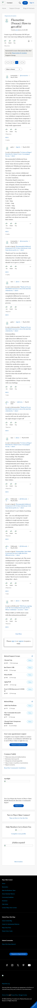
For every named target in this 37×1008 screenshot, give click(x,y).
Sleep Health (8, 674)
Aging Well (7, 682)
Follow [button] (30, 660)
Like (5, 43)
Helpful (9, 43)
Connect (9, 3)
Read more (18, 805)
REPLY (7, 137)
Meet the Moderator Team (8, 890)
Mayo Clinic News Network (9, 944)
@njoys (17, 437)
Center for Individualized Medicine (10, 924)
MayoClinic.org (6, 983)
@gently (18, 147)
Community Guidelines (8, 897)
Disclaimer (4, 900)
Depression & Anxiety (10, 16)
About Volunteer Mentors (8, 894)
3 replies (7, 274)
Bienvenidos (18, 861)
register (21, 641)
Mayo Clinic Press (6, 927)
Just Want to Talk (9, 667)
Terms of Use (5, 995)
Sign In (32, 3)
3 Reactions (8, 134)
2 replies (7, 140)
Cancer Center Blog (7, 920)
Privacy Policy (14, 995)
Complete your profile (18, 834)
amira (19, 30)
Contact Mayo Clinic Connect (9, 907)
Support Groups (14, 8)
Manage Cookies (23, 995)
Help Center (5, 904)
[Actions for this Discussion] (31, 41)
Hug (14, 43)
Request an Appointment (18, 954)
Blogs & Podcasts (29, 8)
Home (4, 8)
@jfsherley (19, 402)
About (3, 883)
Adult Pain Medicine (10, 705)
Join (25, 3)
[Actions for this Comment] (30, 129)
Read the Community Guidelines (15, 768)
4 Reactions (8, 488)
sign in (14, 641)
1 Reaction (7, 46)
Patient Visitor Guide (7, 931)
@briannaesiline (24, 75)
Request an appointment (19, 744)
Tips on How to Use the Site (18, 818)
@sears (18, 281)
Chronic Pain (8, 660)
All (32, 656)
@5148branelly (23, 499)
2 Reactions (8, 587)
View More (18, 634)
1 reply (7, 395)
